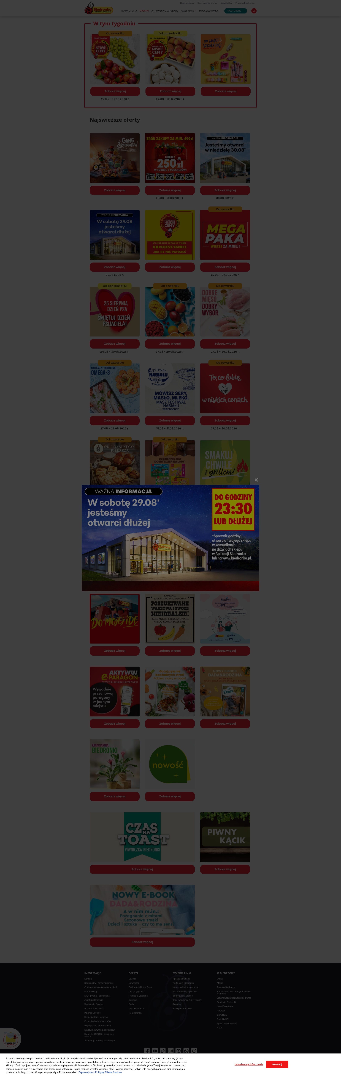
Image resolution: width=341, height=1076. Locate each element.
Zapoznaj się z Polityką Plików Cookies (100, 1072)
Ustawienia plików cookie (249, 1064)
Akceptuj (277, 1064)
